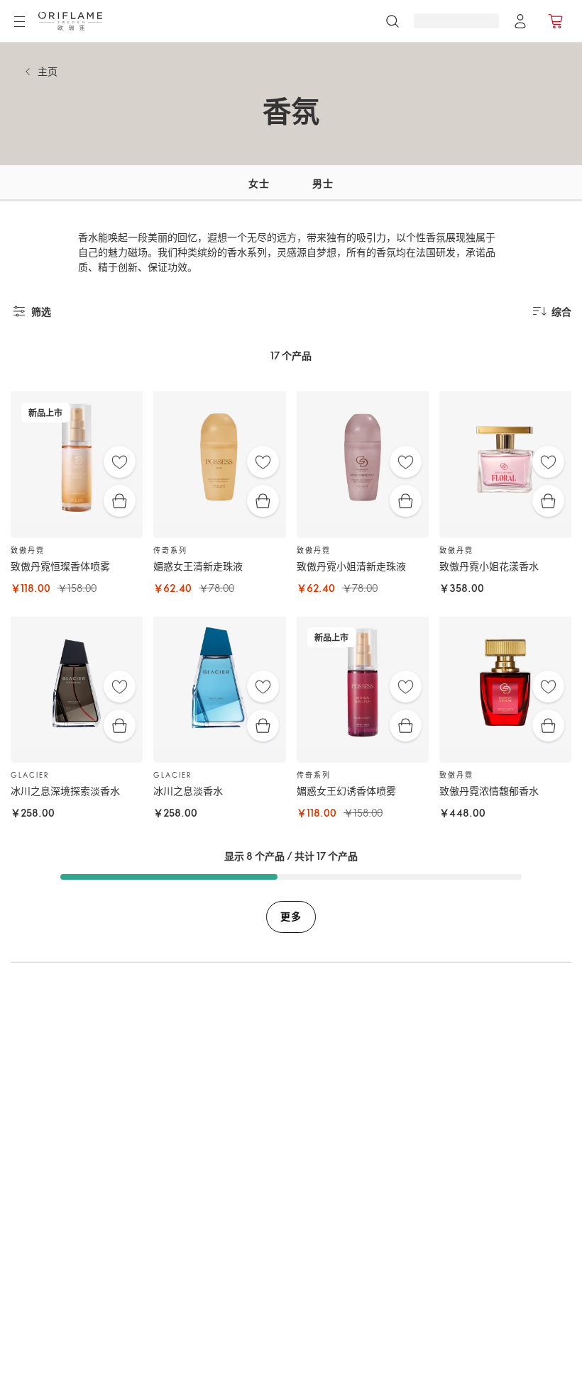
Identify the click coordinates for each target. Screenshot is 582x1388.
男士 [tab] (322, 183)
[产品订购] (556, 21)
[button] (199, 183)
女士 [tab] (258, 183)
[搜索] (392, 21)
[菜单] (19, 21)
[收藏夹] (120, 462)
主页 (47, 71)
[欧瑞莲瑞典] (70, 21)
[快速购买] (120, 501)
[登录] (520, 21)
